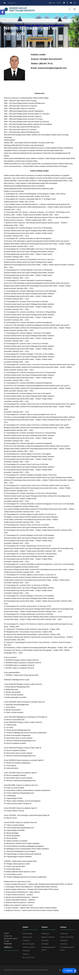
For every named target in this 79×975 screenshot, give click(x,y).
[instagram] (74, 2)
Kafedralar (45, 944)
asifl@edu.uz (8, 947)
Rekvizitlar (26, 950)
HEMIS (59, 2)
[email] (64, 2)
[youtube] (71, 2)
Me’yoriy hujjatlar (28, 944)
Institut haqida (27, 933)
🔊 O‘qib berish (69, 970)
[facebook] (67, 2)
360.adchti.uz (12, 2)
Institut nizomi (27, 937)
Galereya (26, 954)
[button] (2, 12)
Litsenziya (26, 940)
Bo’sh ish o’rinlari (28, 957)
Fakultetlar (45, 940)
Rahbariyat (45, 933)
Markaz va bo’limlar (48, 937)
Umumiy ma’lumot (29, 947)
